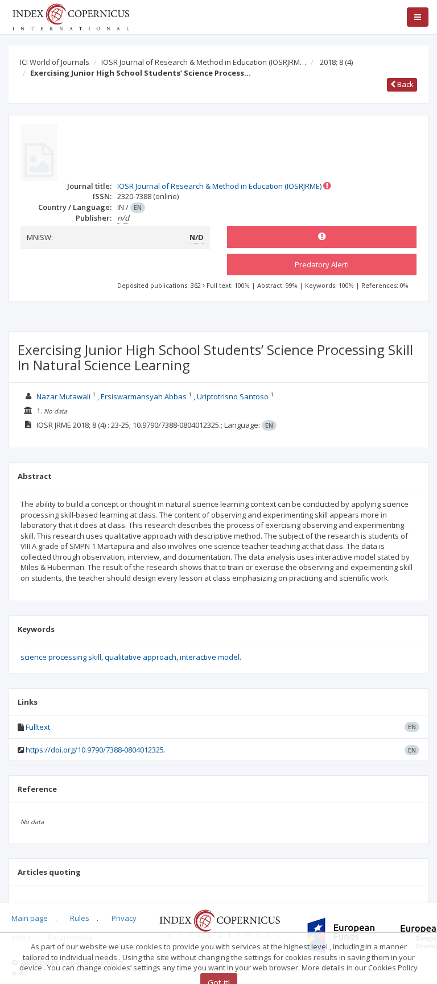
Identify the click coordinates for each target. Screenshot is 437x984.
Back (404, 84)
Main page (29, 918)
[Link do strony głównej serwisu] (70, 16)
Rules (79, 918)
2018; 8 (336, 62)
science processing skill (60, 657)
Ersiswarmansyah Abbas (144, 396)
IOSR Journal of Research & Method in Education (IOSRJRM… (203, 62)
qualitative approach (140, 657)
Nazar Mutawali (63, 396)
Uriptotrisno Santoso (233, 396)
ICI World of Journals (54, 62)
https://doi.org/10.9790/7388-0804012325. (96, 750)
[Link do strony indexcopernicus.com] (219, 922)
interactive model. (210, 657)
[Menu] (417, 17)
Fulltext (38, 727)
